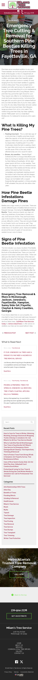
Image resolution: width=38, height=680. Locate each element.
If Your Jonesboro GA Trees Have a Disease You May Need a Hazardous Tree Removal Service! (18, 355)
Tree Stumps (8, 530)
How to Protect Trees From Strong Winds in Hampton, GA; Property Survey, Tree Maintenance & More (18, 457)
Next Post (29, 333)
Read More (7, 371)
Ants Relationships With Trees (14, 487)
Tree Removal (24, 20)
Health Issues (8, 501)
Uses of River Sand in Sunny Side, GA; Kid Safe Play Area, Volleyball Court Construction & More (18, 464)
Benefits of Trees (10, 492)
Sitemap (16, 672)
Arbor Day (7, 490)
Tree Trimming (9, 535)
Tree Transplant (9, 532)
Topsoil (6, 512)
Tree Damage (9, 515)
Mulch (6, 507)
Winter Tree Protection (12, 538)
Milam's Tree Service (11, 504)
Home (19, 643)
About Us (19, 645)
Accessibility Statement (27, 672)
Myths (6, 510)
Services (19, 647)
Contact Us (19, 653)
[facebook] (16, 662)
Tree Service (8, 527)
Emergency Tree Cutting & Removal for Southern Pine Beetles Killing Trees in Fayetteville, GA (19, 41)
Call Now (19, 574)
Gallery (19, 651)
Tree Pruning (15, 380)
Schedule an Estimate (12, 13)
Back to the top (21, 595)
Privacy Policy (8, 672)
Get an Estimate (19, 616)
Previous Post (10, 333)
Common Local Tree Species (19, 649)
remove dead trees (15, 324)
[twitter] (21, 662)
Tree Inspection (9, 518)
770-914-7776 (29, 13)
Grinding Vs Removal (11, 498)
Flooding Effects (9, 495)
